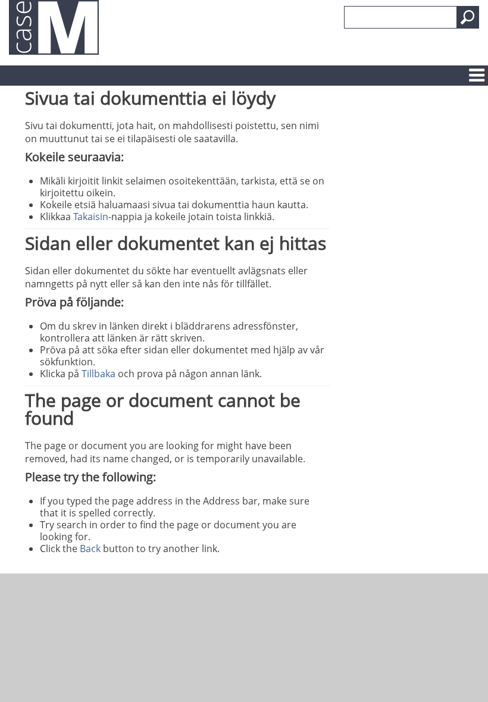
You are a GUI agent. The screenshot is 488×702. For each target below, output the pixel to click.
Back (90, 548)
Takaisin (90, 216)
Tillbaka (98, 373)
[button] (467, 17)
